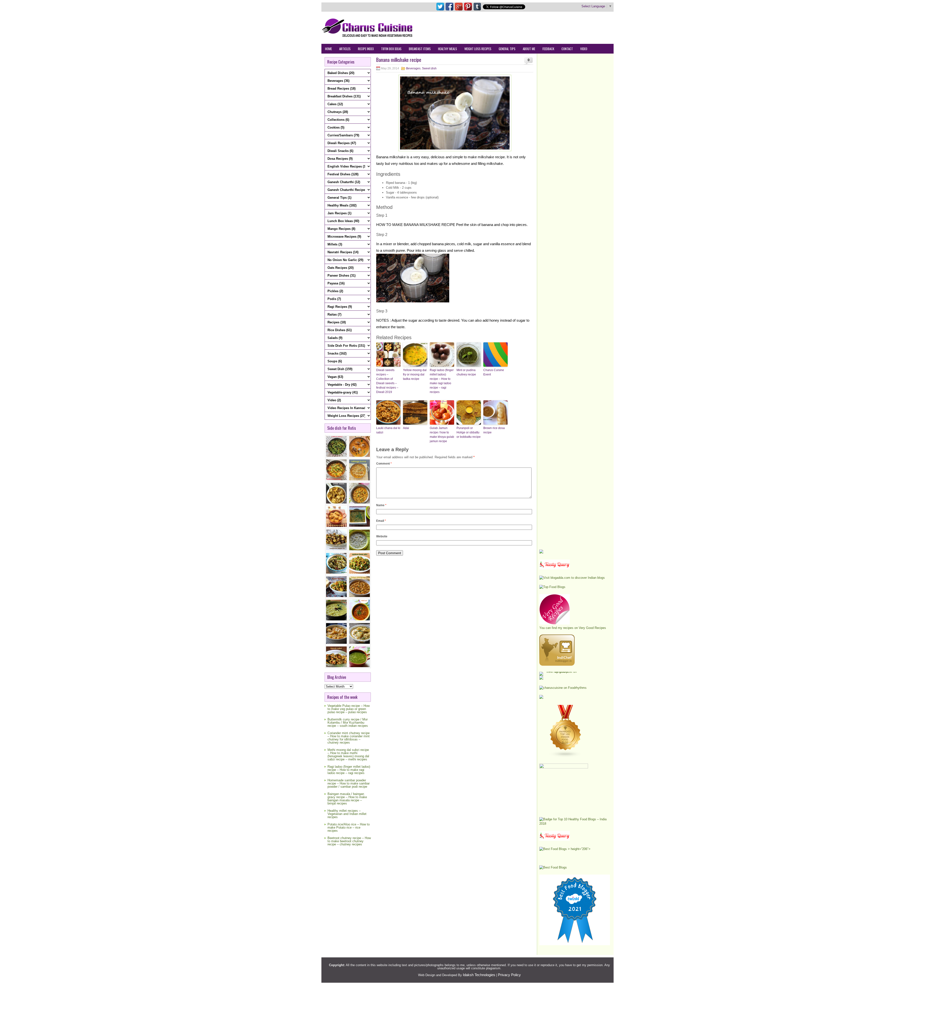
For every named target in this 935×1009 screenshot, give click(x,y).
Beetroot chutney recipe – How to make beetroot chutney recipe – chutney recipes (349, 841)
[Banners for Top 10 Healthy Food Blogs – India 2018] (574, 823)
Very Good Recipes (592, 628)
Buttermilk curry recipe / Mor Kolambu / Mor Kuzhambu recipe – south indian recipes (347, 723)
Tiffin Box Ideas (391, 48)
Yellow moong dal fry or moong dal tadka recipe (415, 374)
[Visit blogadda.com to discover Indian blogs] (572, 577)
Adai (406, 428)
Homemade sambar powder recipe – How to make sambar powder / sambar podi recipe (348, 783)
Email (381, 521)
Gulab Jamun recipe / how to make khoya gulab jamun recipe (442, 434)
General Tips (507, 48)
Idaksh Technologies (479, 975)
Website (381, 536)
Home (328, 48)
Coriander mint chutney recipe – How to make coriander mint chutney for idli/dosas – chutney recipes (348, 737)
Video (583, 48)
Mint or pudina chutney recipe (466, 372)
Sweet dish (429, 68)
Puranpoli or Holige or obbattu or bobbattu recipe (469, 432)
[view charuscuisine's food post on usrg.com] (559, 671)
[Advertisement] (525, 27)
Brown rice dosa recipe (494, 430)
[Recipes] (554, 839)
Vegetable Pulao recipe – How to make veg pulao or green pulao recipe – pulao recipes (348, 709)
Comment (384, 463)
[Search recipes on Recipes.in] (552, 587)
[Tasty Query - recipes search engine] (554, 568)
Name (381, 505)
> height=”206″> (578, 849)
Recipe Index (366, 48)
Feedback (548, 48)
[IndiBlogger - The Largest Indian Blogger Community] (557, 664)
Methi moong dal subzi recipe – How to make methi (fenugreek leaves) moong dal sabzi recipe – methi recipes (348, 754)
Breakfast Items (420, 48)
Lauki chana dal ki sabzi (388, 430)
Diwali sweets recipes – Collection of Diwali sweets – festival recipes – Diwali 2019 (387, 381)
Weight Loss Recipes (477, 48)
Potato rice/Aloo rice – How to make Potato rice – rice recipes (348, 827)
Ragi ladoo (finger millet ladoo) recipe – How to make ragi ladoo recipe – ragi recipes (348, 770)
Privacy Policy (509, 975)
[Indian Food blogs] (565, 756)
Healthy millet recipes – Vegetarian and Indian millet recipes (346, 814)
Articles (345, 48)
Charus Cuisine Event (493, 372)
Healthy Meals (447, 48)
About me (529, 48)
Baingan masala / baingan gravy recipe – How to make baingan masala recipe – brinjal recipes (347, 798)
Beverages (413, 68)
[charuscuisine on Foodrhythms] (563, 688)
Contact (567, 48)
